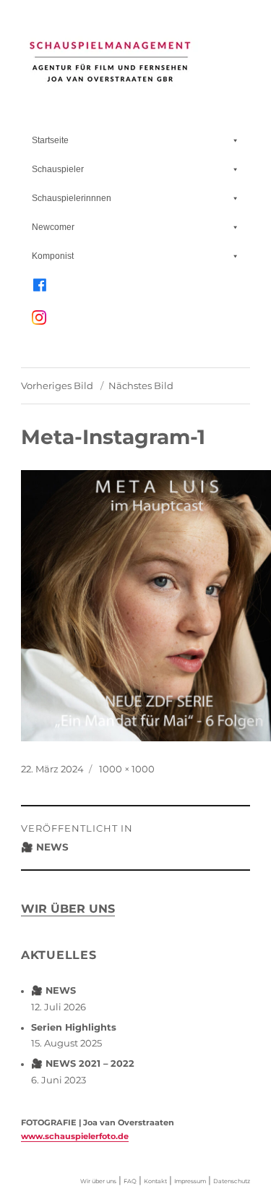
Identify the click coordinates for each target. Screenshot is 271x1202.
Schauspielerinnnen (71, 198)
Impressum (190, 1181)
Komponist (53, 256)
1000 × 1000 (127, 769)
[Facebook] (135, 284)
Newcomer (53, 227)
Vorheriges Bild (57, 385)
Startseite (50, 140)
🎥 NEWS (53, 990)
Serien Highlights (73, 1027)
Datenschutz (231, 1181)
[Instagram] (139, 324)
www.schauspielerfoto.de (75, 1136)
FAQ (130, 1181)
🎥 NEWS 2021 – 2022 (82, 1063)
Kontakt (155, 1181)
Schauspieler (58, 169)
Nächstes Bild (140, 385)
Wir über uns (68, 909)
